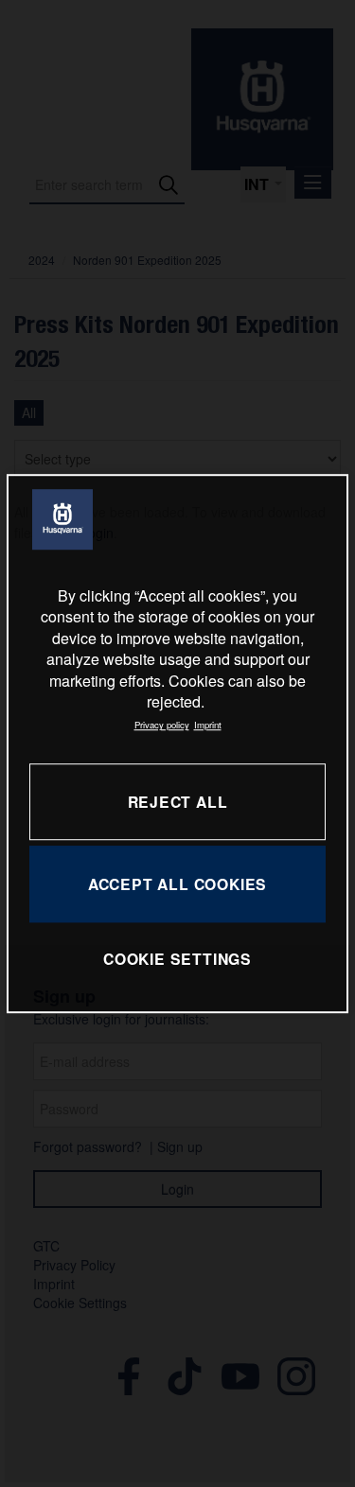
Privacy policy (161, 725)
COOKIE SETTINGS (177, 960)
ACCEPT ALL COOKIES (177, 884)
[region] (177, 743)
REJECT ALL (178, 802)
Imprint (208, 725)
